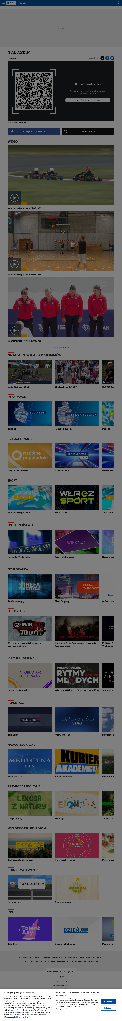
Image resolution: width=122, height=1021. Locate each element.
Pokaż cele (108, 1008)
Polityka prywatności (22, 1017)
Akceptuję (108, 1001)
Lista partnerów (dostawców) (67, 1009)
